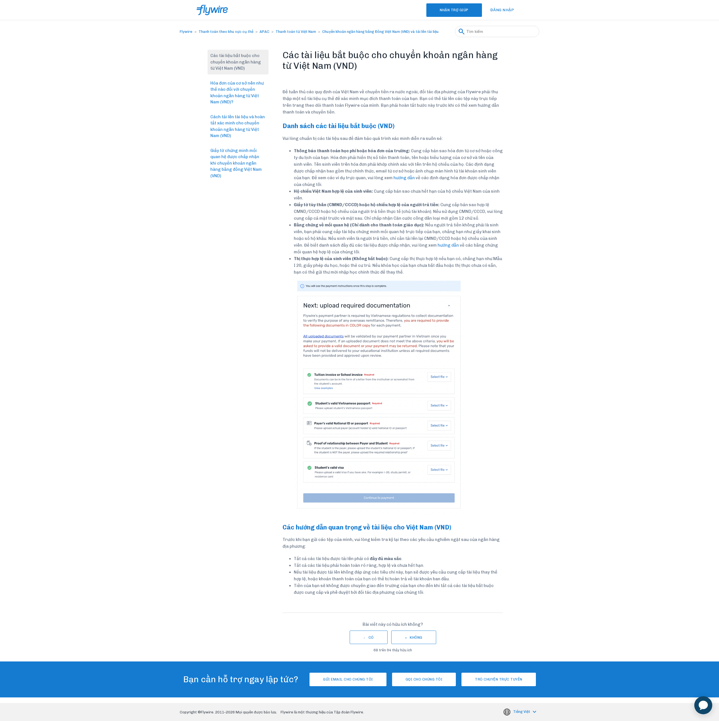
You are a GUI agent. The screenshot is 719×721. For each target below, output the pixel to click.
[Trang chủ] (212, 10)
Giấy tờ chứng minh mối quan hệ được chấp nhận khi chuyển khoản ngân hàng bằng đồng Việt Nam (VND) (236, 163)
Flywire (186, 31)
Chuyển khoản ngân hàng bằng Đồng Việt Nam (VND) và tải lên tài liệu (380, 31)
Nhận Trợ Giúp (454, 10)
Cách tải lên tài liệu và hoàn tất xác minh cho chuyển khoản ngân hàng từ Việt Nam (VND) (237, 126)
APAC (264, 31)
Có (371, 637)
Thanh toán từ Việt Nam (296, 31)
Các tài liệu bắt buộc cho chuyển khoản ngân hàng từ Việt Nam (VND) (235, 62)
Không (416, 637)
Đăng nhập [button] (502, 10)
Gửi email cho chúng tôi (348, 679)
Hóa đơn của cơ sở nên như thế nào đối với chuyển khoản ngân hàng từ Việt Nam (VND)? (237, 93)
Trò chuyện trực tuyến (498, 679)
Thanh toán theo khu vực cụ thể (226, 31)
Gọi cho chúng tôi (424, 679)
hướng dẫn (404, 177)
